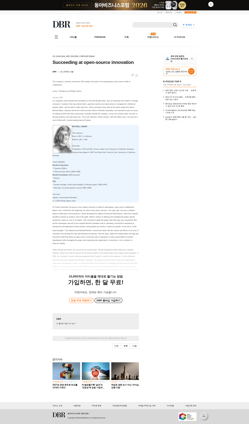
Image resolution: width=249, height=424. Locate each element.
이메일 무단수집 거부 (146, 406)
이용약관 (77, 406)
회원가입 (168, 12)
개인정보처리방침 (119, 406)
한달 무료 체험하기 (81, 300)
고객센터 (178, 12)
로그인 (159, 12)
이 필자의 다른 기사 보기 (65, 323)
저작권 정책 (96, 406)
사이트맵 (170, 406)
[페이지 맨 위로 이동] (204, 416)
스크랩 (137, 75)
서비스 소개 (57, 406)
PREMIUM (99, 37)
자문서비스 (153, 37)
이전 (116, 346)
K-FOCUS (179, 37)
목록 (125, 346)
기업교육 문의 (190, 12)
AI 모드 (189, 25)
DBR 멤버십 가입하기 (108, 300)
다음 (135, 346)
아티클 (73, 37)
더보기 (132, 75)
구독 (126, 37)
